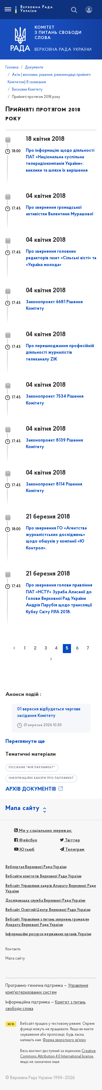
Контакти (13, 949)
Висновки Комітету (27, 90)
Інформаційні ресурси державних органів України (48, 934)
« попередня (14, 648)
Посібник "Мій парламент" (32, 767)
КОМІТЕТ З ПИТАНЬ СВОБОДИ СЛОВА (58, 32)
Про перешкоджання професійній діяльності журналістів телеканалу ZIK (60, 353)
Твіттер (72, 840)
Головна (11, 67)
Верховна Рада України (63, 49)
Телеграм (74, 849)
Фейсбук (27, 840)
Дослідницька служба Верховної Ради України (45, 901)
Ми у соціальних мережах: (45, 831)
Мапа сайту (15, 959)
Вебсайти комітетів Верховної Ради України (43, 876)
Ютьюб (26, 849)
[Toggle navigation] (7, 9)
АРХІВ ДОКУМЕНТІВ (31, 789)
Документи (34, 67)
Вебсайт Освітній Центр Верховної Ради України (47, 910)
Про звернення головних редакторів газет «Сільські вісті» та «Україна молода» (61, 258)
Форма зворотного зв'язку (64, 1040)
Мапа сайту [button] (22, 808)
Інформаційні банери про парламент (41, 778)
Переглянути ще (25, 741)
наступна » (51, 659)
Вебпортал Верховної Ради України (35, 867)
